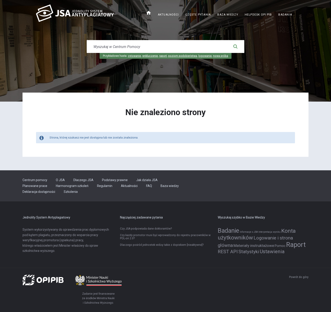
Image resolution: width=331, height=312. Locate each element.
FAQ (149, 186)
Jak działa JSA (147, 180)
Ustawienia (272, 251)
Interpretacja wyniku (269, 231)
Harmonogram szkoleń (72, 186)
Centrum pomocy (35, 180)
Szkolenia (71, 192)
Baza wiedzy (227, 14)
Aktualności (168, 14)
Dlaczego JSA (83, 180)
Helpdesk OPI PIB (260, 15)
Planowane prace (35, 186)
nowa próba (220, 55)
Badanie (228, 230)
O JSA (60, 180)
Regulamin (104, 186)
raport (163, 55)
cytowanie (134, 55)
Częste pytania (198, 14)
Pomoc (280, 246)
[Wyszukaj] (235, 46)
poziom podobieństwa (182, 55)
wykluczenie (150, 55)
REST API (228, 251)
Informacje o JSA (249, 231)
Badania (285, 14)
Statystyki (248, 251)
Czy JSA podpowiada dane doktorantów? (146, 228)
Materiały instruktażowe (254, 245)
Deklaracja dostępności (39, 192)
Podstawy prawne (115, 180)
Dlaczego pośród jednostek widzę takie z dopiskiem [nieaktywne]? (162, 244)
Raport (296, 244)
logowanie (205, 55)
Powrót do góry (298, 277)
